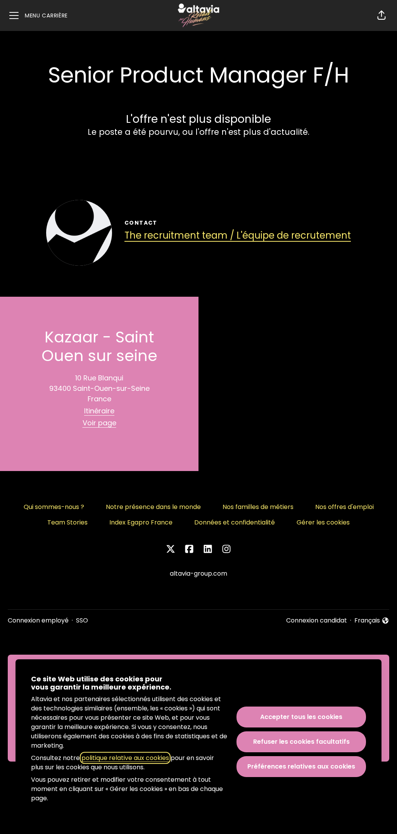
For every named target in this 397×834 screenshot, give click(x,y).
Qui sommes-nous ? (54, 506)
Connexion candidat (316, 620)
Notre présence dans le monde (153, 506)
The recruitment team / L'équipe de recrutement (237, 235)
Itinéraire (99, 411)
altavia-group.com (198, 573)
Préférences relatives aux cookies (301, 766)
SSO (82, 620)
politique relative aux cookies (125, 757)
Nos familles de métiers (258, 506)
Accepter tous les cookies (301, 716)
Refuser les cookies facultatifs (301, 741)
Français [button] (371, 620)
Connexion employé (38, 620)
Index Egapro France (141, 522)
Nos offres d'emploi (344, 506)
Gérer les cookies (323, 522)
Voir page (99, 423)
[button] (381, 15)
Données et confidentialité (234, 522)
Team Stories (67, 522)
